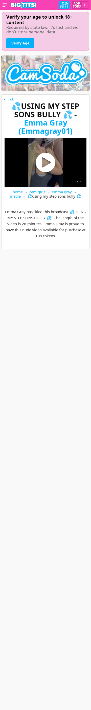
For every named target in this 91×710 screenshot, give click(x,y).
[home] (23, 5)
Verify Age (20, 43)
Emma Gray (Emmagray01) (45, 126)
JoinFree (64, 5)
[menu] (5, 5)
